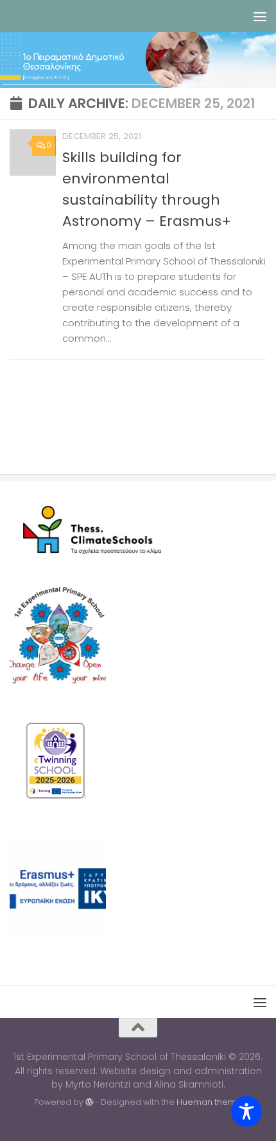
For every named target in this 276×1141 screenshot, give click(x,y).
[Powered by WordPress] (89, 1102)
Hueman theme (209, 1102)
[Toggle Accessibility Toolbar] (246, 1111)
